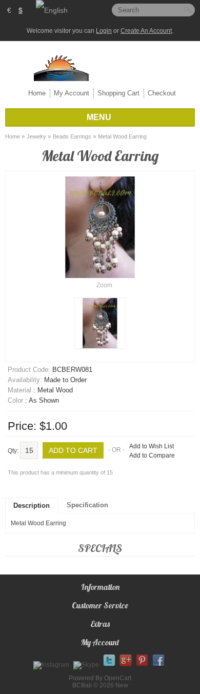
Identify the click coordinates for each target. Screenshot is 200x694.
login (104, 30)
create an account (146, 30)
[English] (52, 10)
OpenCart (117, 678)
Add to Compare (152, 455)
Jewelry (36, 136)
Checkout (162, 93)
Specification (87, 505)
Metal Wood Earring (122, 136)
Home (37, 93)
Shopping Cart (118, 93)
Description (31, 505)
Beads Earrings (72, 136)
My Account (71, 93)
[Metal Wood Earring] (100, 323)
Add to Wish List (151, 446)
